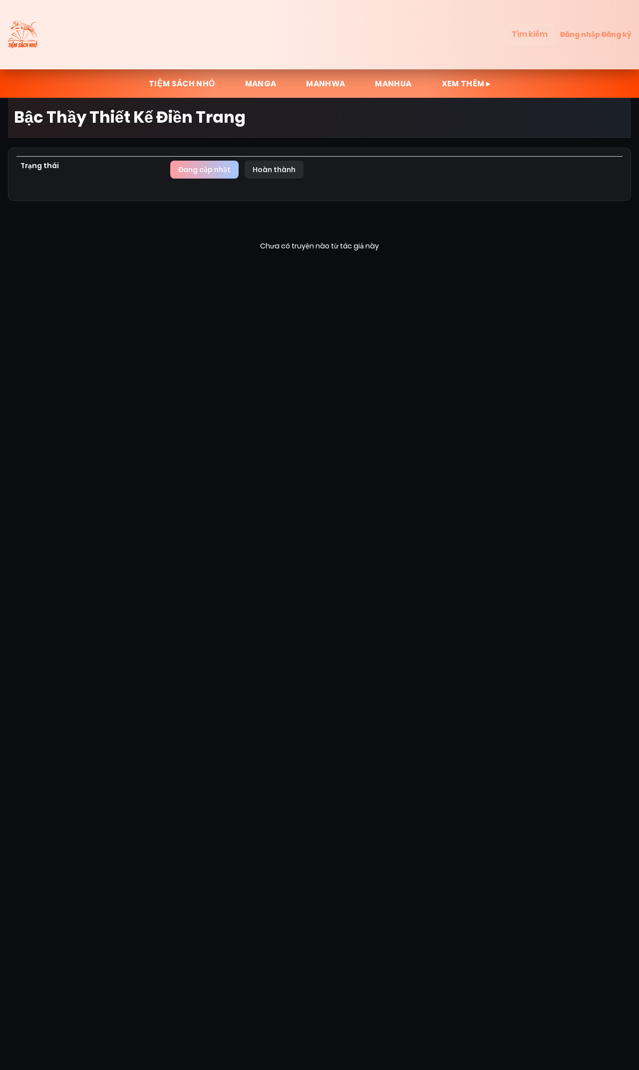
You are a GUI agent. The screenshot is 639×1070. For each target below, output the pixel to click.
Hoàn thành (274, 170)
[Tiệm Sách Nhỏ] (24, 34)
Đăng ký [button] (616, 34)
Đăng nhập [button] (580, 34)
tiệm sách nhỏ (182, 83)
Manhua (393, 83)
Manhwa (325, 83)
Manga (261, 83)
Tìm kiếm (530, 34)
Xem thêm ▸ (466, 83)
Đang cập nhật (204, 170)
